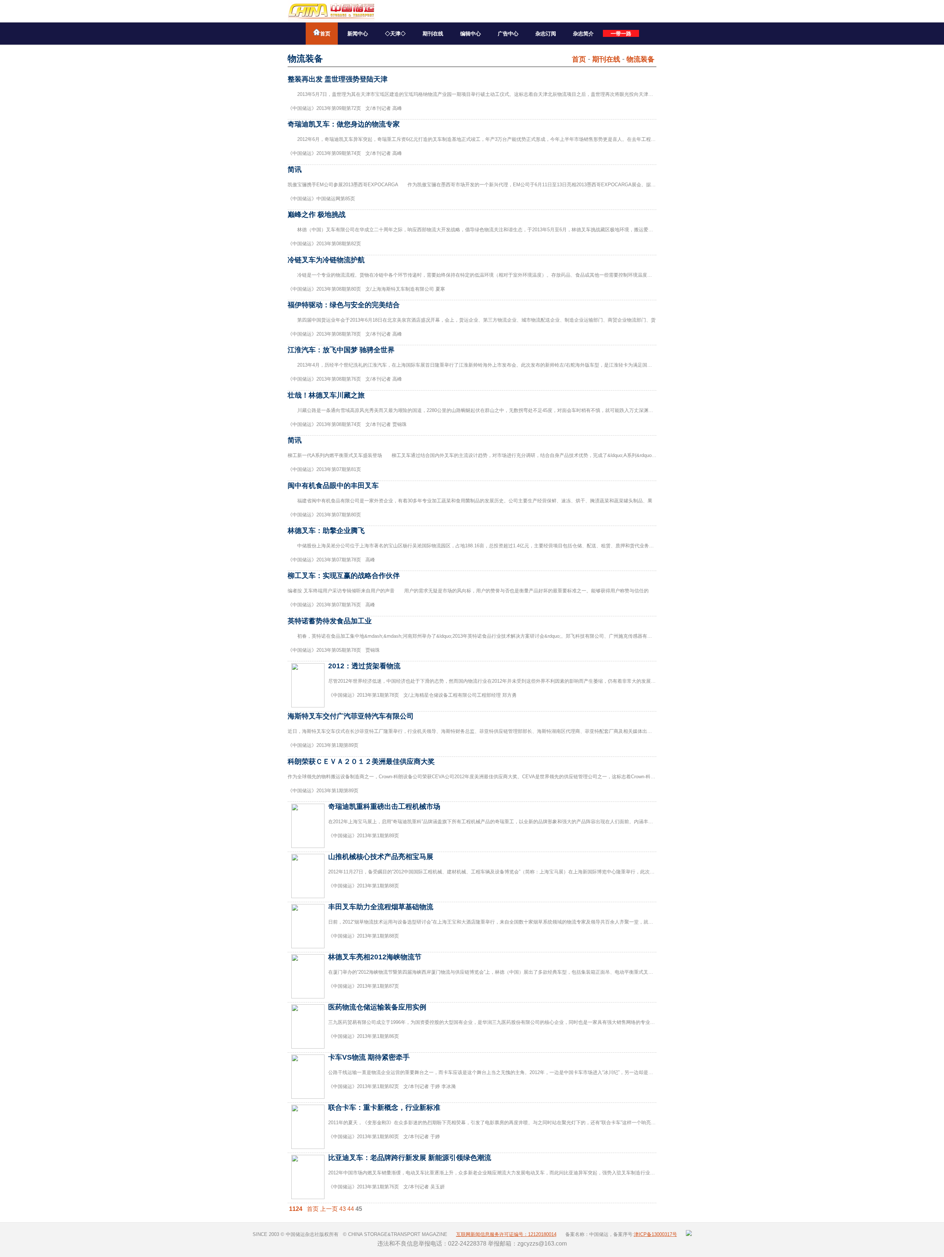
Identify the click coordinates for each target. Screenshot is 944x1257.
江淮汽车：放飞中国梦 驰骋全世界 (341, 350)
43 (342, 1209)
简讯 (295, 169)
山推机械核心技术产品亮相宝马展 (380, 856)
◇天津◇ (395, 34)
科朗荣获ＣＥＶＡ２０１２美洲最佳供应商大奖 (361, 761)
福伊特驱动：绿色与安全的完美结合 (344, 305)
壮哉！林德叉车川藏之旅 (326, 395)
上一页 (329, 1209)
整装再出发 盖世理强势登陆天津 (338, 79)
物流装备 (641, 59)
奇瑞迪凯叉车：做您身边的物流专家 (344, 124)
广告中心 (508, 34)
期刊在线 (433, 34)
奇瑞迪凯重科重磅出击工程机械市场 (384, 806)
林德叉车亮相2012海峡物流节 (374, 957)
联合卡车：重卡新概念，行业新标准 (384, 1107)
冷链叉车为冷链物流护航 (326, 260)
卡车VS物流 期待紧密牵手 (369, 1057)
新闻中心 (357, 34)
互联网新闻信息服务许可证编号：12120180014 (506, 1234)
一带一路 (621, 34)
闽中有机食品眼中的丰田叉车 (333, 485)
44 (350, 1209)
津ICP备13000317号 (655, 1234)
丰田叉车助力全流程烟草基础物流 (380, 907)
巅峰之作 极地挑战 (317, 214)
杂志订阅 (545, 34)
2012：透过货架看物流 (364, 666)
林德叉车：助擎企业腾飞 (326, 530)
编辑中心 (470, 34)
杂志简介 (583, 34)
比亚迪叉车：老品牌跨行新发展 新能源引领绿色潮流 (409, 1157)
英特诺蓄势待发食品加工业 (330, 621)
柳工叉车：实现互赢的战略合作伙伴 (344, 575)
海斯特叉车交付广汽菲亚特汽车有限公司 (351, 716)
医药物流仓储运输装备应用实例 (377, 1007)
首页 (325, 34)
